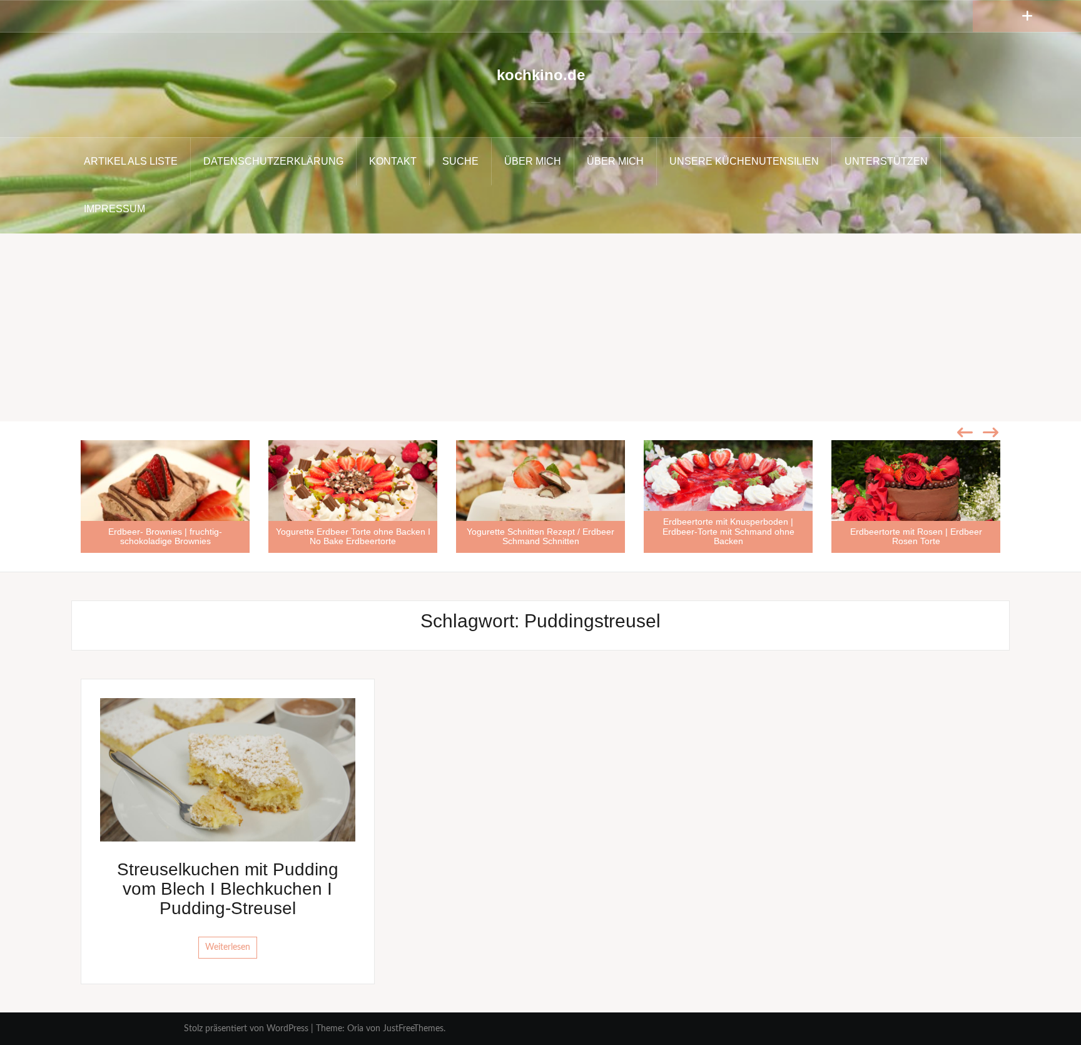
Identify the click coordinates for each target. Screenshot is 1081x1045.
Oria (355, 1028)
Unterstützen (886, 161)
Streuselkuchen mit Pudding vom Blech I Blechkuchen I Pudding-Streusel (227, 889)
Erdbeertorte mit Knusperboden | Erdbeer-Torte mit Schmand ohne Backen (728, 531)
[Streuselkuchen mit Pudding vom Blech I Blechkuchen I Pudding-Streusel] (227, 769)
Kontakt (393, 161)
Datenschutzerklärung (273, 161)
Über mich (532, 161)
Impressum (114, 208)
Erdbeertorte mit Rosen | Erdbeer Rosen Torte (916, 536)
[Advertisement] (540, 327)
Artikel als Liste (131, 161)
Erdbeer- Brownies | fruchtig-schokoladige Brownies (165, 536)
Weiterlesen (227, 947)
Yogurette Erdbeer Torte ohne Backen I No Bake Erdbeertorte (353, 536)
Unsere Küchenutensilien (744, 161)
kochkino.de (541, 74)
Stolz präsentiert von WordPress (246, 1028)
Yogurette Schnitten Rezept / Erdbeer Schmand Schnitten (540, 536)
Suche (460, 161)
